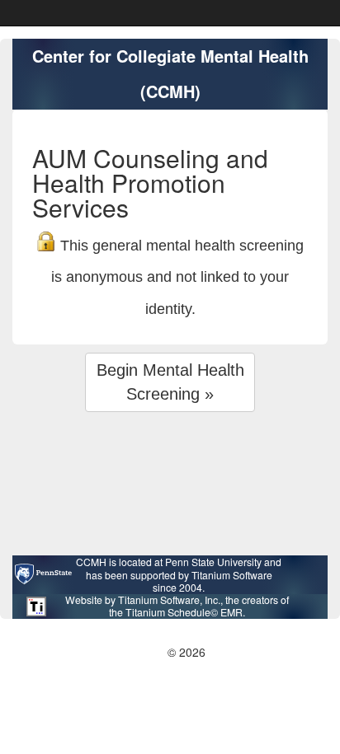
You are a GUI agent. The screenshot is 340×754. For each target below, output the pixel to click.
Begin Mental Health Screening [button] (170, 382)
